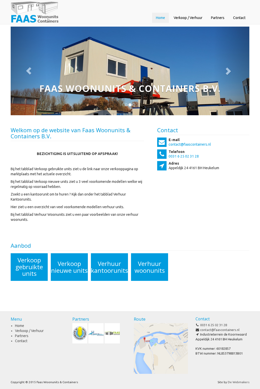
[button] (28, 71)
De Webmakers (238, 382)
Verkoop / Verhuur (188, 18)
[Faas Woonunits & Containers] (35, 12)
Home (160, 18)
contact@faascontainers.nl (190, 144)
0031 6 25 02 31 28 (184, 156)
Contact (239, 18)
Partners (217, 18)
